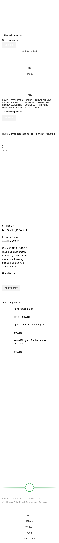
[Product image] (15, 197)
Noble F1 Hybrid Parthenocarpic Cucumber (30, 342)
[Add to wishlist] (5, 281)
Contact (5, 461)
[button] (11, 288)
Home (5, 134)
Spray (15, 237)
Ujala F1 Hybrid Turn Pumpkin (29, 324)
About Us (6, 447)
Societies (6, 456)
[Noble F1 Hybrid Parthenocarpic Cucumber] (6, 346)
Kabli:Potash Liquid (24, 309)
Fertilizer (6, 237)
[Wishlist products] (29, 57)
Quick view (5, 294)
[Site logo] (29, 8)
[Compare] (5, 220)
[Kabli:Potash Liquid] (6, 313)
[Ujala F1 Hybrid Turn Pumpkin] (6, 328)
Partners (6, 451)
